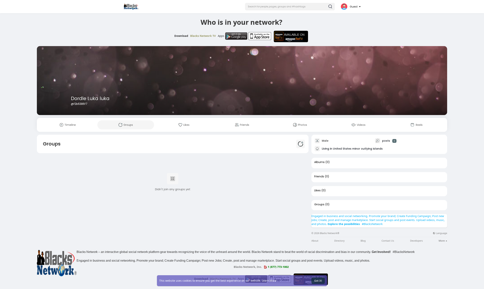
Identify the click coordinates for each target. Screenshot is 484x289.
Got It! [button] (318, 280)
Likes (317, 190)
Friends (319, 176)
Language (441, 233)
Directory (339, 241)
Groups (319, 204)
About (314, 241)
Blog (363, 241)
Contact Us (388, 241)
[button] (290, 6)
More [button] (442, 240)
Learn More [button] (269, 280)
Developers (416, 241)
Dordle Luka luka (90, 98)
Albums (319, 162)
